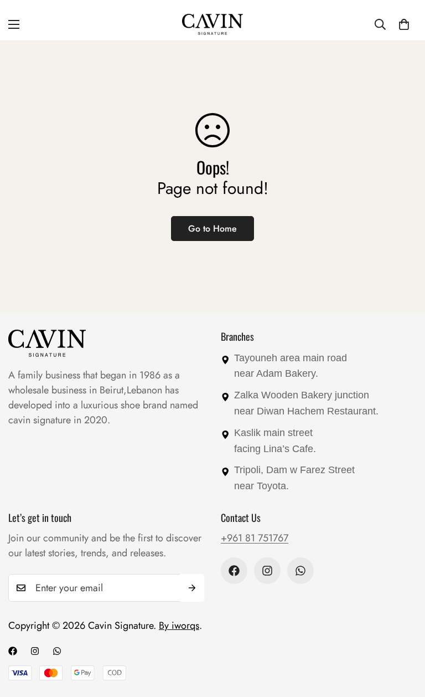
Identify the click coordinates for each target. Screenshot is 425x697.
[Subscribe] (192, 588)
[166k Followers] (267, 570)
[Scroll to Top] (403, 636)
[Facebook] (234, 570)
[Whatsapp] (300, 570)
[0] (404, 24)
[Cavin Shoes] (212, 24)
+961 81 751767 (254, 538)
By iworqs (179, 625)
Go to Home (212, 228)
